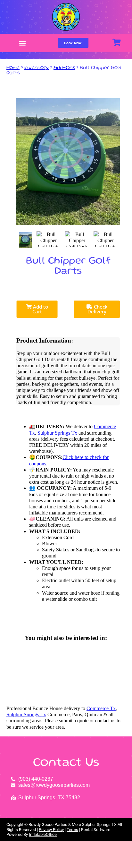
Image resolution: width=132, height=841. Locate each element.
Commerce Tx (101, 708)
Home (13, 68)
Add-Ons (64, 68)
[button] (22, 43)
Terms (72, 829)
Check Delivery (97, 309)
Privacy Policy (51, 829)
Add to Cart (40, 309)
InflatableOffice (43, 834)
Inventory (36, 68)
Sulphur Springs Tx (57, 433)
